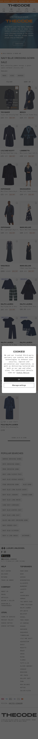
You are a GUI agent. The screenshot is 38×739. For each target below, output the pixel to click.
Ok (19, 379)
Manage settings (19, 385)
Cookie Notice (23, 373)
